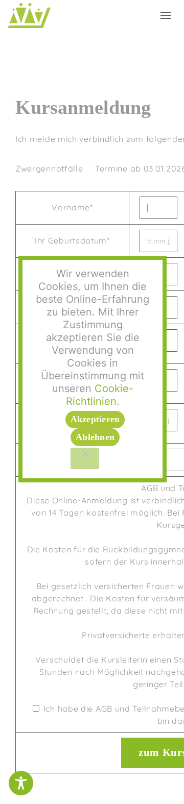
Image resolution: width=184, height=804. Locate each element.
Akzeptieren (95, 419)
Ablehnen (95, 437)
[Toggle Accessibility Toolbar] (21, 783)
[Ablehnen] (85, 458)
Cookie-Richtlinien (99, 394)
